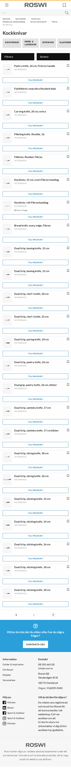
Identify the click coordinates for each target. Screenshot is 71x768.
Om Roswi (8, 669)
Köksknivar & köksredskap (14, 21)
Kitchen (11, 702)
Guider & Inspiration (13, 664)
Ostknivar (48, 42)
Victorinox (35, 19)
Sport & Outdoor (16, 712)
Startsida (6, 19)
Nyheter (7, 674)
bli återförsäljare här (48, 722)
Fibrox (55, 21)
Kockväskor (12, 42)
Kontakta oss (35, 644)
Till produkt (35, 80)
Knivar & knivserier (38, 21)
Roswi (10, 707)
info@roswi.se (45, 668)
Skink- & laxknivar (30, 43)
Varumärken (20, 19)
